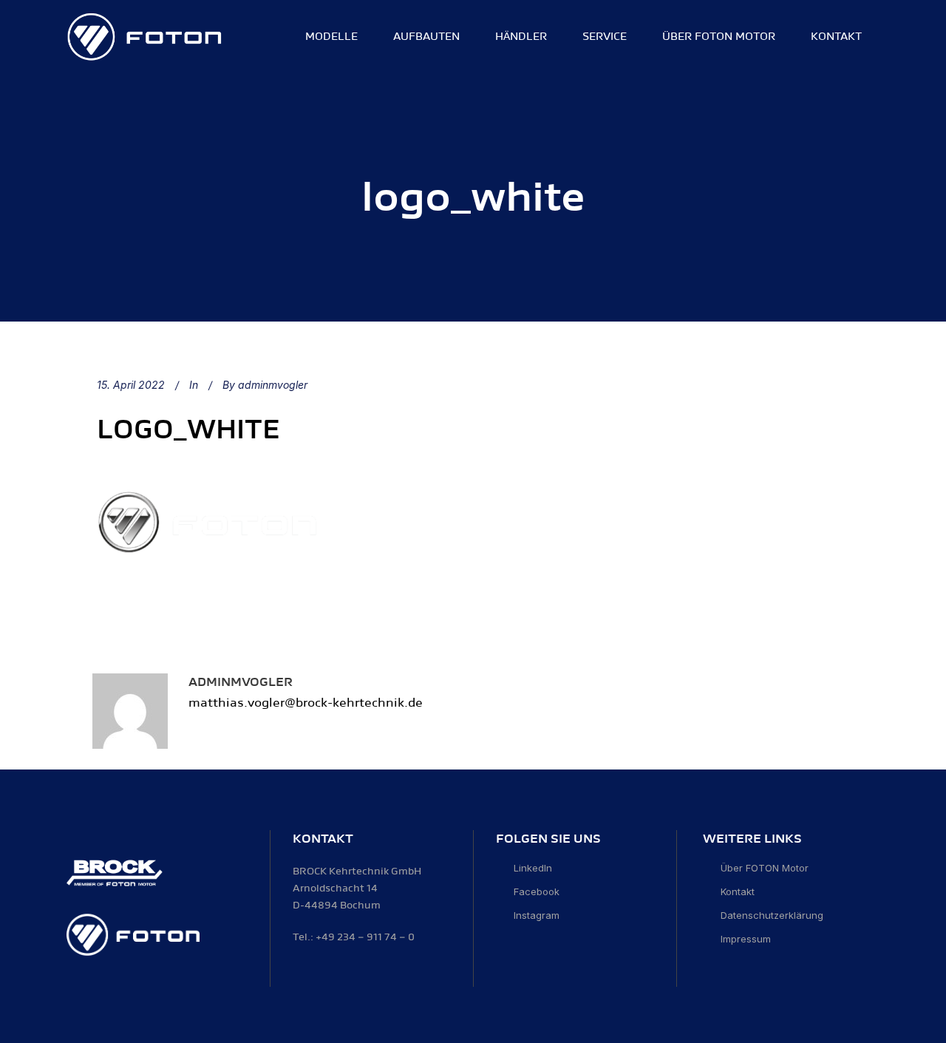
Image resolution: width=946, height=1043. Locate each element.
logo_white (188, 429)
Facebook (536, 891)
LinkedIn (533, 868)
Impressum (746, 939)
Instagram (536, 915)
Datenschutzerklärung (772, 915)
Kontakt (738, 891)
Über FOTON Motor (765, 868)
